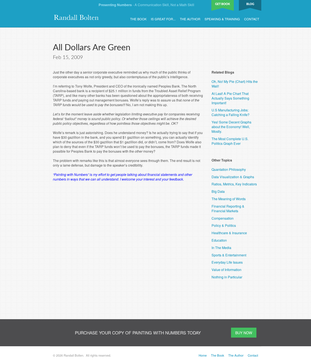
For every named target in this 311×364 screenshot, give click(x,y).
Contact (251, 19)
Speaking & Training (222, 19)
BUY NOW (243, 332)
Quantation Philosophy (229, 169)
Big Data (218, 191)
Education (219, 240)
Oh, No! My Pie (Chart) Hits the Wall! (235, 84)
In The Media (221, 247)
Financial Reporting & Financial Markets (228, 208)
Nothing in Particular (227, 277)
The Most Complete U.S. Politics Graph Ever (230, 141)
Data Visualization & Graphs (233, 176)
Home (203, 355)
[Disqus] (129, 239)
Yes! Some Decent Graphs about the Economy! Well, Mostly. (231, 127)
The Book (138, 19)
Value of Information (226, 269)
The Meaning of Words (229, 198)
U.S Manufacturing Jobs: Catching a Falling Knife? (230, 112)
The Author (190, 19)
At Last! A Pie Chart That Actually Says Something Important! (230, 98)
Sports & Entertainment (229, 255)
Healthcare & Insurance (229, 232)
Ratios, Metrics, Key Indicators (234, 184)
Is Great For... (163, 19)
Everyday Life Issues (227, 262)
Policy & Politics (224, 225)
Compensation (223, 218)
